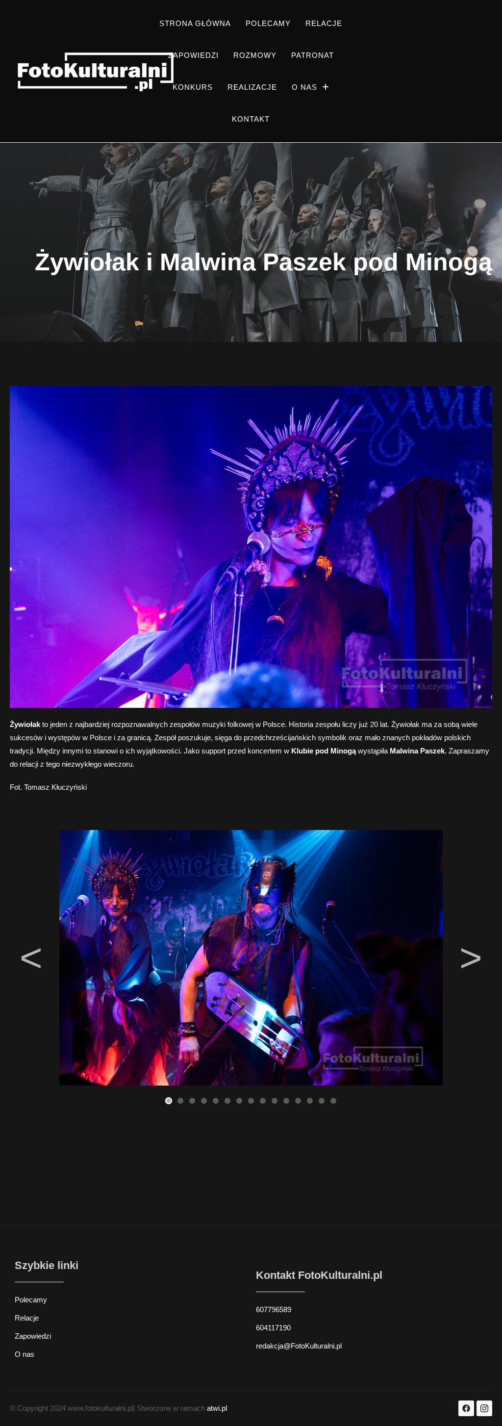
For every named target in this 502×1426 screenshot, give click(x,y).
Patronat (312, 55)
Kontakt (251, 119)
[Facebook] (466, 1408)
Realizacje (252, 87)
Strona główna (195, 23)
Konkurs (193, 87)
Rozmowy (254, 55)
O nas (304, 87)
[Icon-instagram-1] (484, 1408)
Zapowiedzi (193, 55)
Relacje (323, 23)
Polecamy (268, 23)
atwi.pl (217, 1408)
